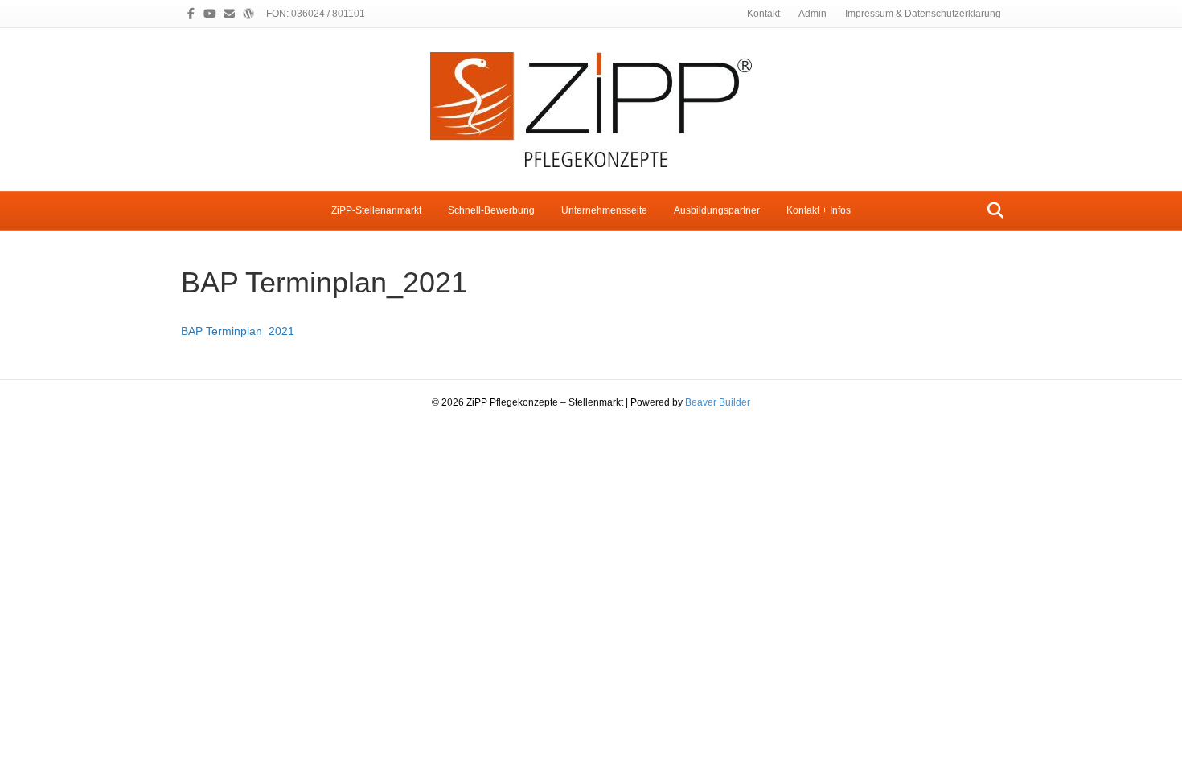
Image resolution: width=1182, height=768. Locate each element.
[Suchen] (991, 210)
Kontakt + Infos (818, 210)
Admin (812, 13)
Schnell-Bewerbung (491, 210)
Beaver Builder (717, 402)
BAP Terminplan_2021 (237, 331)
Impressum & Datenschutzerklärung (923, 13)
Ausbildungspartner (717, 210)
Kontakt (763, 13)
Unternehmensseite (604, 210)
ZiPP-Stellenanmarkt (376, 210)
